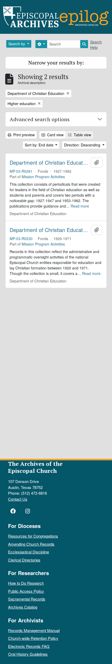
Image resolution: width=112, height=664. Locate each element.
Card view (55, 134)
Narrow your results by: (56, 62)
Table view (82, 134)
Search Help (96, 44)
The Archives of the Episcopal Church (35, 467)
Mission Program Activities (43, 176)
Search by (17, 43)
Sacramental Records (26, 599)
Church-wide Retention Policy (33, 638)
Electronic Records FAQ (28, 646)
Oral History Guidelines (28, 654)
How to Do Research (26, 583)
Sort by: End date (39, 144)
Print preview (23, 134)
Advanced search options (40, 119)
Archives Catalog (22, 607)
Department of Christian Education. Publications (49, 162)
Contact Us (17, 499)
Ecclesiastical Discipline (28, 552)
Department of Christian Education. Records (49, 230)
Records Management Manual (34, 630)
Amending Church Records (31, 544)
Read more (80, 206)
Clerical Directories (24, 560)
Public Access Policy (26, 591)
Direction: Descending (82, 144)
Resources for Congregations (33, 536)
